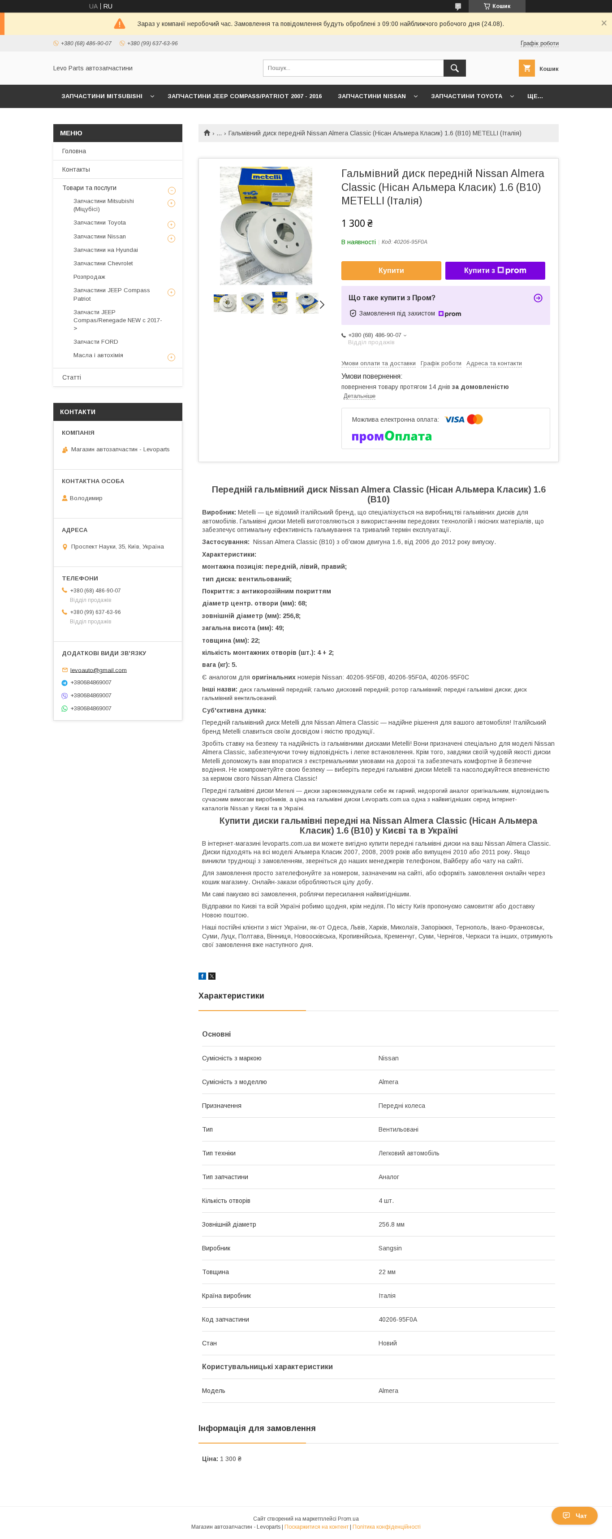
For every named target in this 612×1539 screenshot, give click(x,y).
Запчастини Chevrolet (103, 263)
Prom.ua (348, 1519)
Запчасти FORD (95, 341)
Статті (71, 377)
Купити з (479, 270)
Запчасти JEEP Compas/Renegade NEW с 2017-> (117, 320)
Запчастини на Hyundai (105, 249)
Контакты (76, 169)
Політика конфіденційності (387, 1527)
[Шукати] (455, 68)
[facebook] (202, 977)
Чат (581, 1515)
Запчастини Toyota (466, 96)
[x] (211, 977)
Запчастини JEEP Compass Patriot (111, 294)
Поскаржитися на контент (316, 1527)
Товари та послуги (89, 187)
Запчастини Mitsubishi (101, 96)
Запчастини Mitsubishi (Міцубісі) (103, 205)
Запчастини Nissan (372, 96)
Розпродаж (89, 276)
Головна (74, 151)
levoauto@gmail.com (98, 669)
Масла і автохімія (98, 355)
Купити (391, 270)
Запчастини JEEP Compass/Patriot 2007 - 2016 (245, 96)
